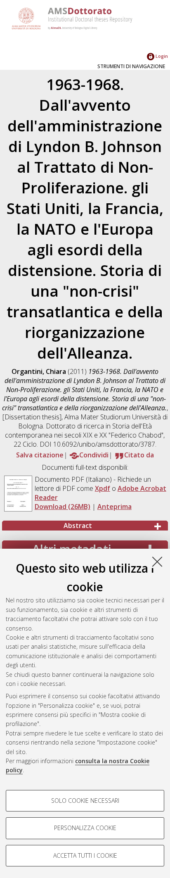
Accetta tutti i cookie (85, 855)
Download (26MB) (62, 506)
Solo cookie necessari (85, 800)
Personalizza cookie (85, 828)
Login (161, 56)
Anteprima (114, 506)
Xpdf (102, 488)
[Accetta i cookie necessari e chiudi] (157, 561)
